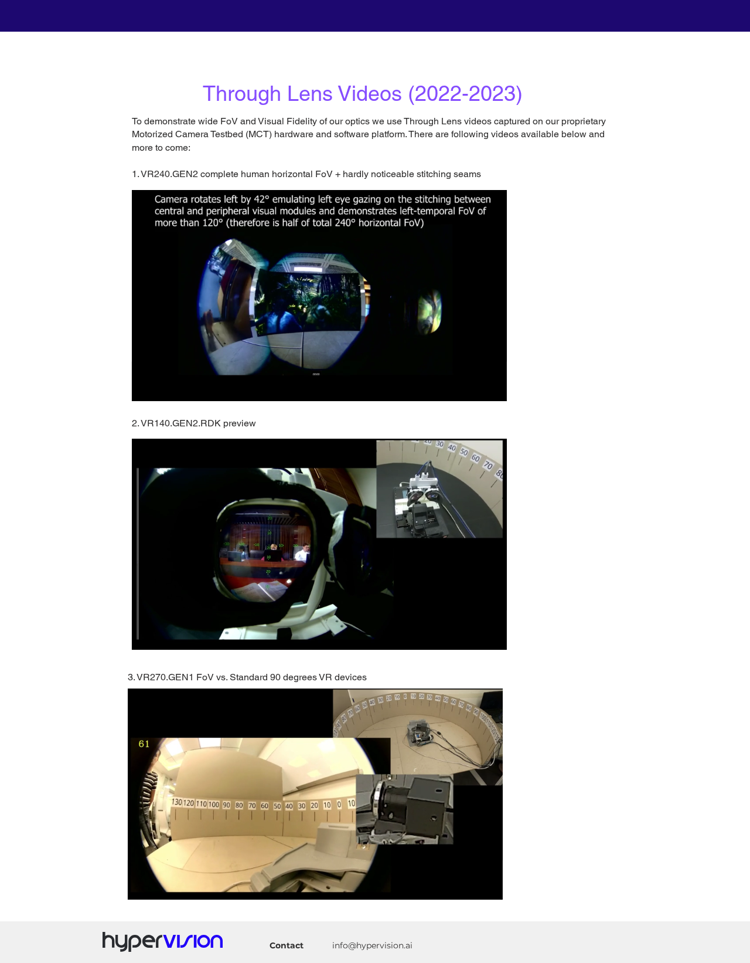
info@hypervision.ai (372, 945)
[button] (492, 388)
